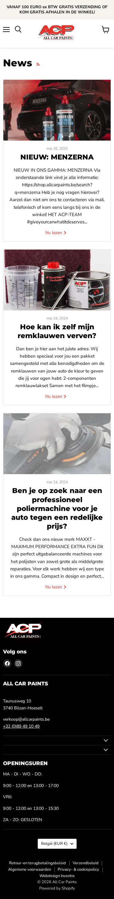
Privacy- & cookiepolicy (78, 869)
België (54, 843)
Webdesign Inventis (57, 876)
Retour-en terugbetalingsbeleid (37, 863)
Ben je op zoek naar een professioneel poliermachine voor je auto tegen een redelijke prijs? (57, 508)
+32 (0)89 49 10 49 (21, 726)
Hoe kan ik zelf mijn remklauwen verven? (57, 331)
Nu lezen (54, 233)
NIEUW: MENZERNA (57, 157)
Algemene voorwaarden (29, 869)
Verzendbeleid (85, 863)
